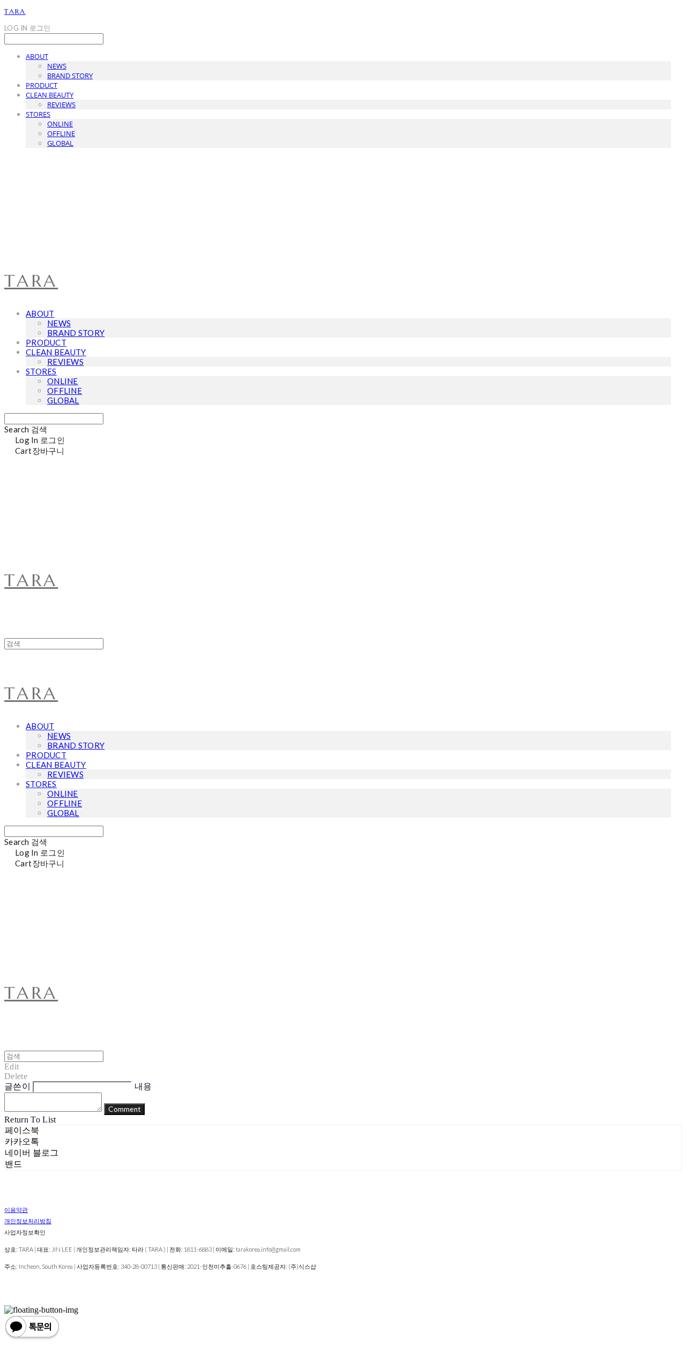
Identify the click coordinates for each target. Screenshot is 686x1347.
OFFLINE (61, 133)
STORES (38, 114)
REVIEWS (61, 104)
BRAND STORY (70, 75)
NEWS (56, 66)
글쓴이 (17, 1086)
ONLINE (60, 124)
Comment (124, 1109)
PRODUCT (41, 85)
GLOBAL (60, 143)
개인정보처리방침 (27, 1220)
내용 (143, 1086)
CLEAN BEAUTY (49, 95)
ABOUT (37, 56)
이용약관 (16, 1209)
